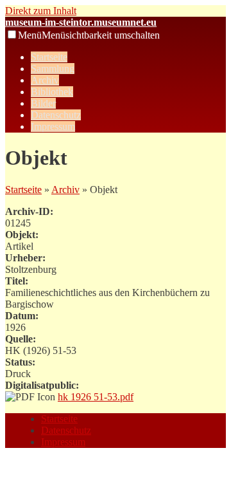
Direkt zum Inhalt (40, 10)
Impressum (53, 126)
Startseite (49, 56)
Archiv (45, 80)
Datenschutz (56, 114)
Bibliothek (52, 91)
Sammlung (52, 68)
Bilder (43, 103)
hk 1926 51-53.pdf (95, 396)
